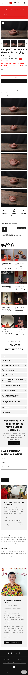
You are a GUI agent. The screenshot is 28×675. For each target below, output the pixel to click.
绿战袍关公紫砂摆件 (6, 307)
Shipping (2, 60)
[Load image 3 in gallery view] (21, 43)
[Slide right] (26, 43)
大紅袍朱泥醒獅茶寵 (6, 286)
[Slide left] (1, 43)
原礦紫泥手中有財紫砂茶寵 (20, 264)
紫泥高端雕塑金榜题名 (20, 286)
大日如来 (4, 329)
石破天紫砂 (9, 669)
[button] (2, 2)
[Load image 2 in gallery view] (14, 43)
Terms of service (14, 672)
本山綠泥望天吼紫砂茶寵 (20, 308)
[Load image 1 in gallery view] (6, 43)
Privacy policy (7, 672)
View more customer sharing (13, 642)
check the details (14, 443)
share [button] (3, 85)
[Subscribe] (23, 14)
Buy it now (14, 81)
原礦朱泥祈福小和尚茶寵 (7, 264)
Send (5, 480)
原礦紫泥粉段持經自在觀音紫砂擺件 (20, 330)
